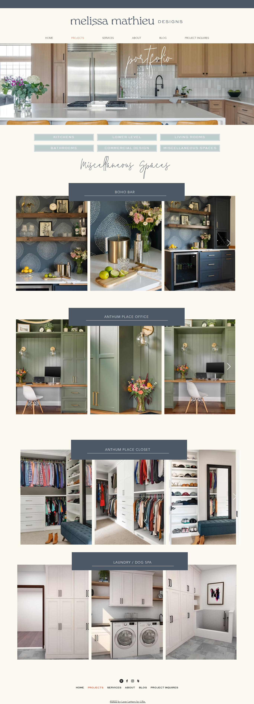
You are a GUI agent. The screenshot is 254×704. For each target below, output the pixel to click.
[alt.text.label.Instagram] (132, 681)
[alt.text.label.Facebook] (127, 681)
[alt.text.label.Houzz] (138, 681)
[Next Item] (229, 243)
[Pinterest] (121, 681)
